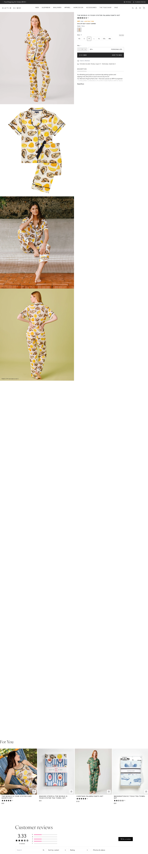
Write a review (126, 839)
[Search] (133, 8)
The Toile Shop (105, 7)
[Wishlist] (140, 8)
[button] (44, 835)
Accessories (91, 7)
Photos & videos (99, 850)
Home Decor (78, 7)
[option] (79, 30)
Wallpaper (57, 7)
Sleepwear (46, 7)
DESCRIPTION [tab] (82, 69)
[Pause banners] (3, 2)
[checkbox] (100, 850)
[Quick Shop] (34, 791)
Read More (80, 84)
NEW (37, 7)
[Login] (136, 8)
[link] (83, 18)
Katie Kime (12, 8)
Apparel (67, 7)
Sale (116, 7)
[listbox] (100, 30)
